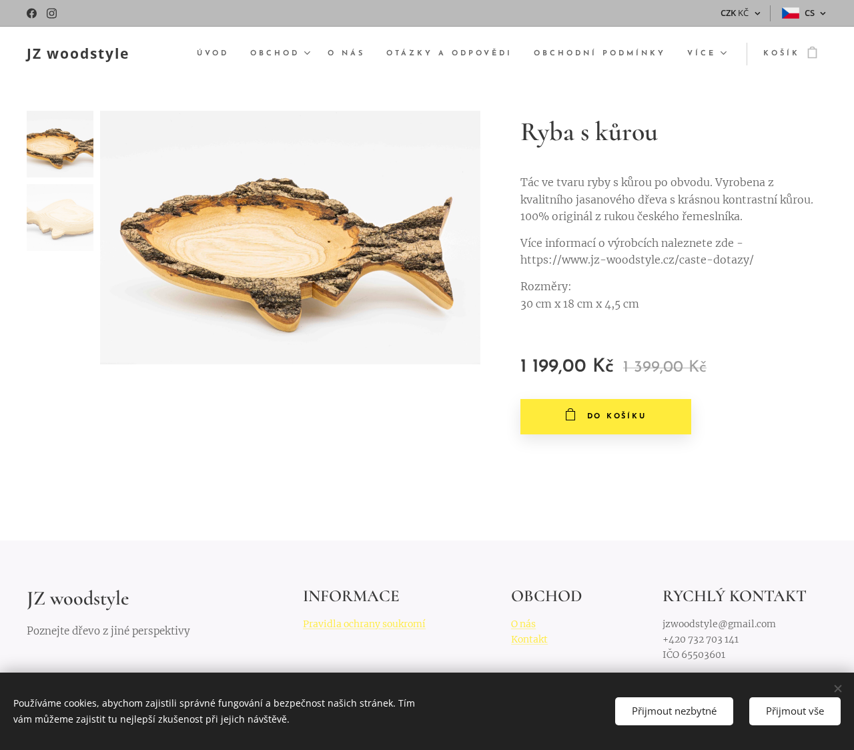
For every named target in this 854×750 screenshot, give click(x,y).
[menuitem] (216, 54)
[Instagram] (51, 13)
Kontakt (529, 639)
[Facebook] (31, 13)
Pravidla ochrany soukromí (364, 624)
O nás (523, 624)
